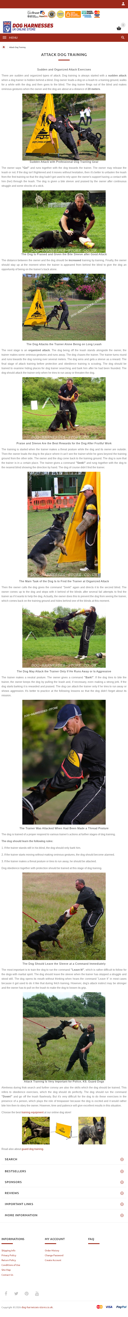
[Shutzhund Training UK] (64, 1035)
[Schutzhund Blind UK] (64, 306)
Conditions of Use (11, 1264)
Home (4, 47)
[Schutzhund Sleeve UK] (64, 636)
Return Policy (9, 1260)
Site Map (6, 1269)
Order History (52, 1250)
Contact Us (7, 1274)
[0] (118, 29)
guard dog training (32, 1149)
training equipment (33, 1112)
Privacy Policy (9, 1255)
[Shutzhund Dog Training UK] (64, 915)
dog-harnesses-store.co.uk (37, 1307)
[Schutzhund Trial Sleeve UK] (64, 761)
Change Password (54, 1255)
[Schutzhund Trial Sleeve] (64, 126)
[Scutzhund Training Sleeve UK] (64, 524)
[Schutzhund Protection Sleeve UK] (64, 407)
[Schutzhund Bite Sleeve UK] (64, 221)
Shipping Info (8, 1250)
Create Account (53, 1260)
